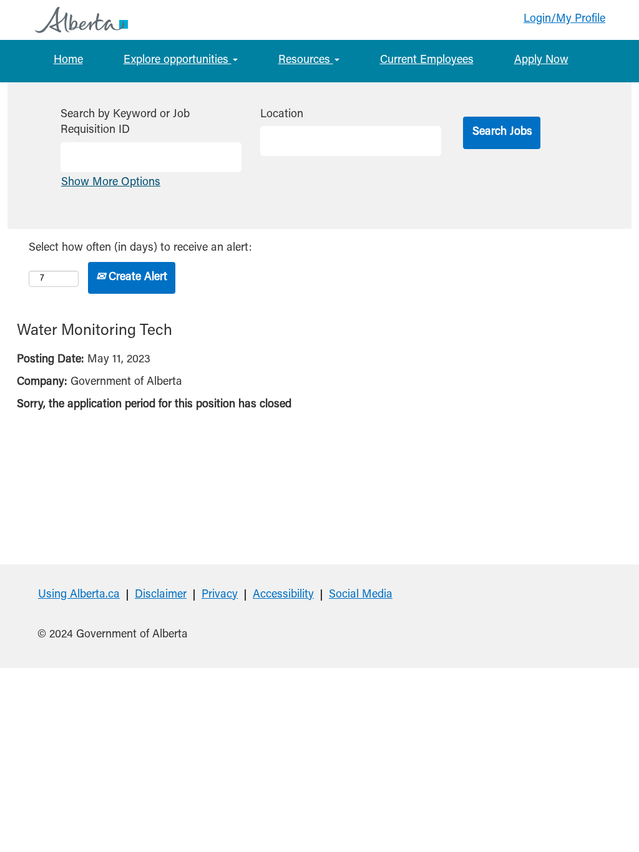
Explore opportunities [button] (178, 60)
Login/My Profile (564, 19)
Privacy (220, 595)
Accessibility (283, 595)
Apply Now (541, 60)
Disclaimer (161, 595)
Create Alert (136, 277)
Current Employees (427, 60)
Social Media (361, 595)
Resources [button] (305, 60)
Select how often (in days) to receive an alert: (140, 248)
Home (68, 60)
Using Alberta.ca (79, 595)
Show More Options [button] (110, 182)
